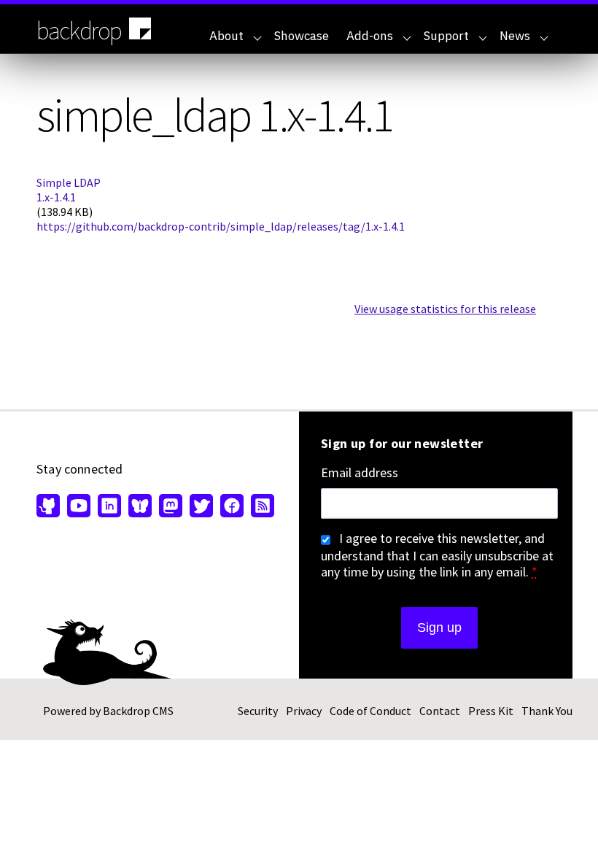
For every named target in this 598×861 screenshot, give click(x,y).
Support (446, 36)
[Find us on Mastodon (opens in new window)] (170, 507)
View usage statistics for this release (445, 308)
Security (258, 710)
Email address (359, 473)
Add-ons (369, 36)
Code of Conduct (370, 710)
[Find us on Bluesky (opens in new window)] (140, 507)
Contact (439, 710)
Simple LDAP (68, 182)
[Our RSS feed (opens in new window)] (260, 507)
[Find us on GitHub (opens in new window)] (49, 507)
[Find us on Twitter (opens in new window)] (201, 507)
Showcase (301, 36)
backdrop (79, 30)
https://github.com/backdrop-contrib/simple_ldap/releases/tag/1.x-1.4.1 (220, 226)
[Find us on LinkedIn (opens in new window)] (109, 507)
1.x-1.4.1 (56, 197)
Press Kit (490, 710)
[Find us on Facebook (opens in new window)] (232, 507)
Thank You (546, 710)
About (226, 36)
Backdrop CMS (138, 710)
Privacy (304, 710)
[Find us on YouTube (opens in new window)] (78, 507)
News (515, 36)
